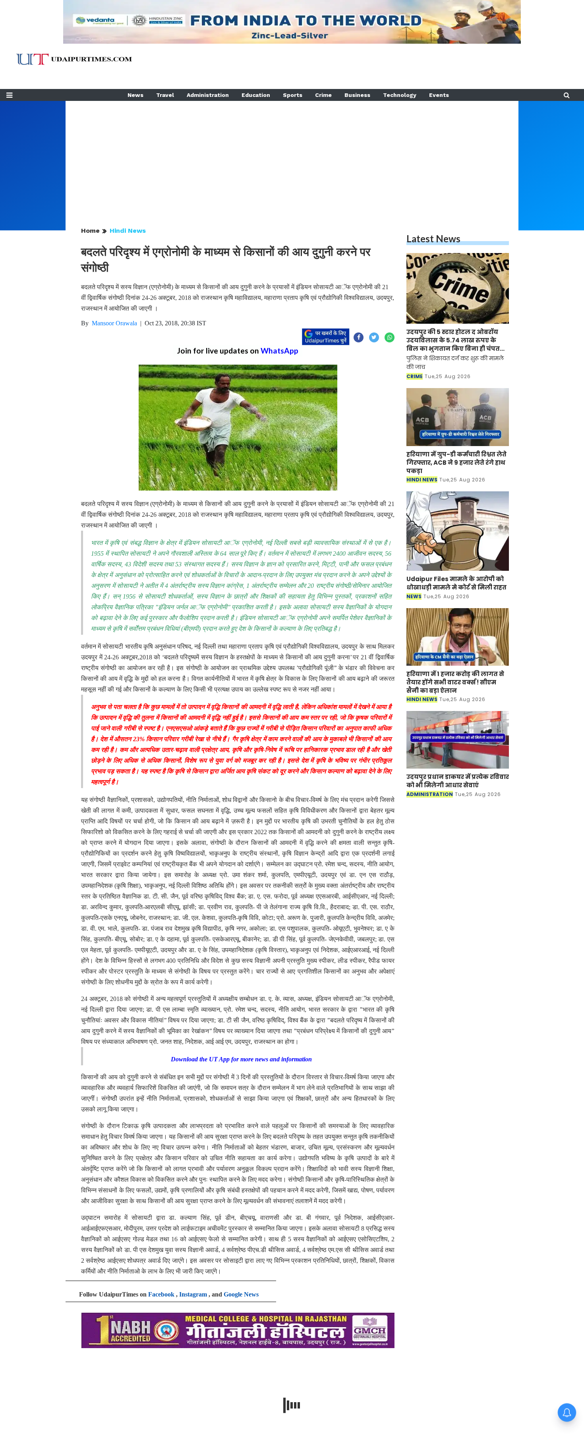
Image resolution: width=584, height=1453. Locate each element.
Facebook (161, 1294)
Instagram (193, 1294)
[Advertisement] (292, 156)
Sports (292, 95)
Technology (399, 95)
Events (439, 95)
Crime (323, 95)
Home (90, 230)
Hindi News (128, 230)
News (135, 95)
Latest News (433, 238)
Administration (208, 95)
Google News (241, 1294)
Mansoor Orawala (114, 323)
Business (357, 95)
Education (256, 95)
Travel (165, 95)
